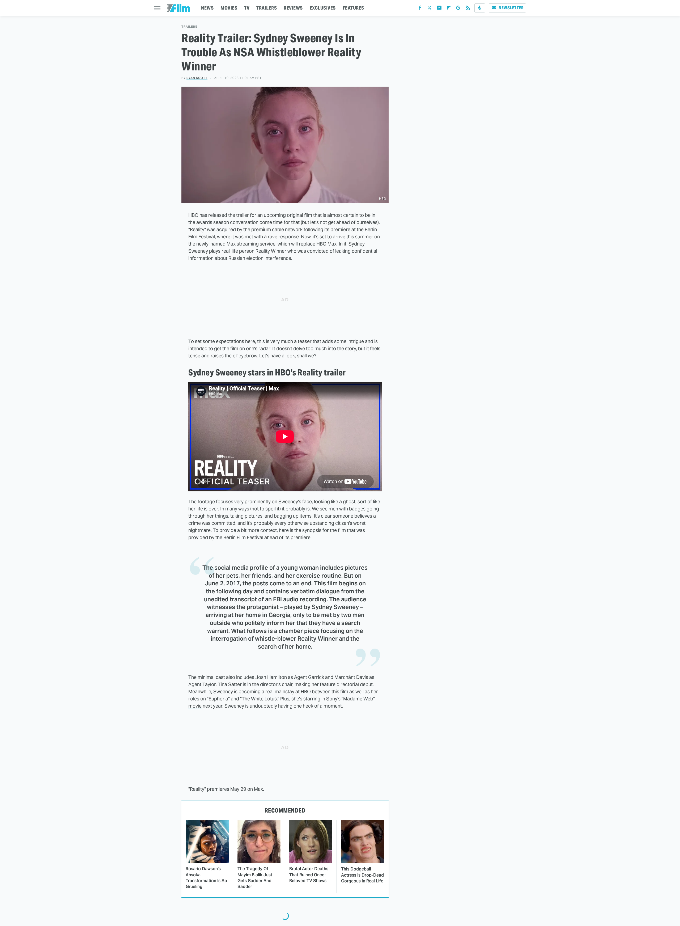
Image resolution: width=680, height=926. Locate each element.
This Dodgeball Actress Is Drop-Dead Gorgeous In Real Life (362, 875)
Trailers (189, 26)
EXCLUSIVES (323, 8)
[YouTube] (439, 9)
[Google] (458, 9)
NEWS (207, 8)
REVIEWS (293, 8)
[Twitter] (429, 9)
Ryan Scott (196, 78)
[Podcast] (479, 7)
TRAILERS (266, 8)
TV (246, 8)
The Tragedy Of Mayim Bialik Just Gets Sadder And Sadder (254, 877)
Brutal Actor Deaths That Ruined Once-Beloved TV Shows (308, 874)
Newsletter (511, 8)
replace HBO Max (318, 244)
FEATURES (353, 8)
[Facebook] (420, 9)
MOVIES (228, 8)
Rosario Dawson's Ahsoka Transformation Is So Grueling (206, 877)
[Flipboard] (449, 9)
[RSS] (468, 9)
